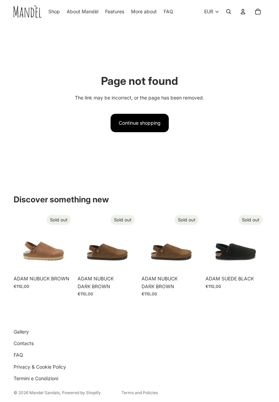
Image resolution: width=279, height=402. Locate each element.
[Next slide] (66, 242)
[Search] (228, 11)
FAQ (18, 355)
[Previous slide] (21, 242)
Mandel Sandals (44, 392)
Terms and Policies (139, 392)
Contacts (24, 343)
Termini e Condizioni (36, 378)
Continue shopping (140, 123)
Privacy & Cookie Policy (40, 367)
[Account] (242, 11)
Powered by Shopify (81, 392)
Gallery (21, 332)
